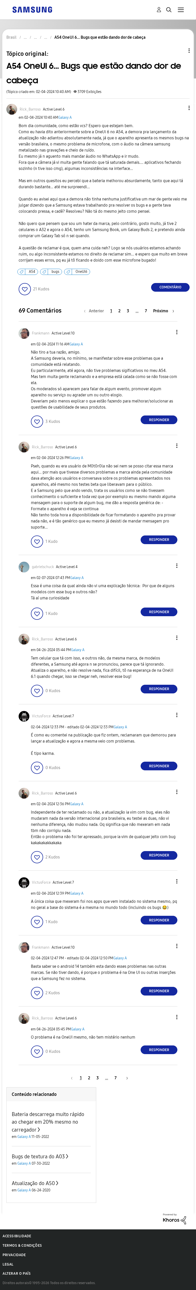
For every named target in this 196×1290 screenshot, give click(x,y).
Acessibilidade (17, 1236)
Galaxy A (65, 117)
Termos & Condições (22, 1245)
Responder (159, 420)
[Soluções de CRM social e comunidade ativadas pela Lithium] (174, 1218)
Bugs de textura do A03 (38, 1156)
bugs (55, 272)
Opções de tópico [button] (180, 51)
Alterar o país (17, 1273)
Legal (8, 1264)
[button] (181, 108)
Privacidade (14, 1255)
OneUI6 (81, 272)
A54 (32, 272)
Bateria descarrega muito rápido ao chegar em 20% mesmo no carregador (48, 1122)
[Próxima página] (125, 1078)
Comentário (170, 287)
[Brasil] (32, 9)
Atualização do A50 (33, 1183)
